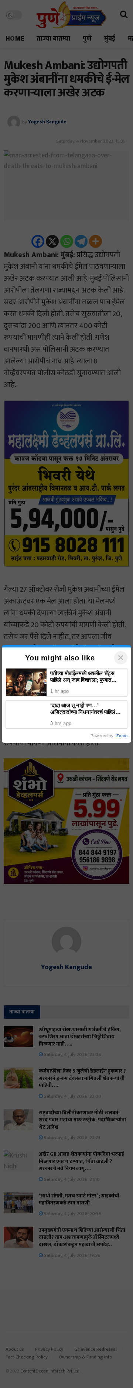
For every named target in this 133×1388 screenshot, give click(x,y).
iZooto (121, 736)
